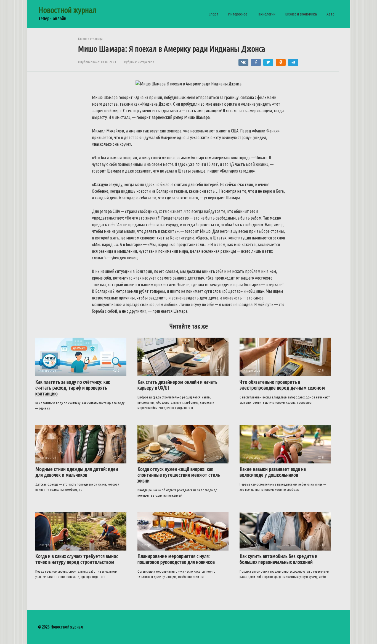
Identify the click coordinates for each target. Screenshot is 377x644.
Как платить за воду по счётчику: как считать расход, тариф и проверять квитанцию (72, 388)
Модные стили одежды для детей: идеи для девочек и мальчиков (76, 472)
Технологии (266, 14)
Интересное (237, 14)
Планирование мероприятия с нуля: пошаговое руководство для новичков (176, 559)
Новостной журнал (67, 10)
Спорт (213, 14)
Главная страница (90, 39)
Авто (330, 14)
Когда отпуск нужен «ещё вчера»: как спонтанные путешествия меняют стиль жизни (178, 475)
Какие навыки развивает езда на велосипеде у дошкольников (273, 472)
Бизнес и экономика (301, 14)
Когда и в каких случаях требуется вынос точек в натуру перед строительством (76, 559)
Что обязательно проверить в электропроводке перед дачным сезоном (282, 385)
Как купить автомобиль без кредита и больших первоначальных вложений (278, 559)
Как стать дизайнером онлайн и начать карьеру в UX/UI (177, 385)
